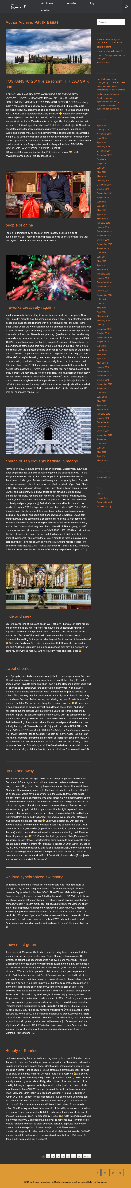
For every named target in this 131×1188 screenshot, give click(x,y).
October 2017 (103, 159)
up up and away (20, 770)
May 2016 (101, 210)
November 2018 (104, 133)
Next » (86, 1156)
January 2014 (103, 324)
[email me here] (104, 1172)
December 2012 (104, 371)
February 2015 (103, 273)
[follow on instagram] (112, 1172)
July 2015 (101, 252)
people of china (19, 225)
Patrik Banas (46, 22)
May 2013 (101, 354)
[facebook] (97, 1172)
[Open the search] (126, 6)
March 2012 (102, 409)
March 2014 (102, 316)
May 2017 (101, 171)
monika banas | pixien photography (107, 81)
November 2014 (104, 286)
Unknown (101, 105)
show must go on (21, 944)
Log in (100, 493)
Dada (99, 93)
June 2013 (102, 350)
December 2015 (104, 231)
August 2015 (103, 248)
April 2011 (101, 456)
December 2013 (104, 328)
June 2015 (102, 256)
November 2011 (104, 426)
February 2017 (103, 180)
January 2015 (103, 277)
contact (45, 10)
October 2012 (103, 379)
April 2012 (101, 405)
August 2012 (103, 388)
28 (79, 1156)
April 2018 (101, 142)
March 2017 (102, 176)
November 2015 (104, 235)
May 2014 (101, 307)
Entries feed (102, 497)
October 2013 (103, 333)
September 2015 (104, 244)
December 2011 (104, 422)
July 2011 (101, 443)
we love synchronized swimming (35, 876)
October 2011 (103, 430)
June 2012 (102, 396)
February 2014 (103, 320)
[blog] (120, 1172)
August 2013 (103, 341)
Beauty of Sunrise (22, 1050)
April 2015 (101, 265)
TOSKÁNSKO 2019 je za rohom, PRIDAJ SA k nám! (47, 83)
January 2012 (103, 417)
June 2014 (102, 303)
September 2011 (104, 434)
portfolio (71, 3)
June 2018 (102, 137)
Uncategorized (103, 476)
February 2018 (103, 146)
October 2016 (103, 188)
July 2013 (101, 345)
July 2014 (101, 299)
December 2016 (104, 184)
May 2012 (101, 400)
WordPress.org (104, 506)
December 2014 (104, 282)
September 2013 (104, 337)
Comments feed (104, 502)
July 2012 (101, 392)
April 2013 (101, 358)
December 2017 (104, 150)
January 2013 (103, 366)
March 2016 (102, 218)
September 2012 (104, 383)
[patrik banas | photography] (17, 7)
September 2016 (104, 193)
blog (91, 3)
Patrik (99, 98)
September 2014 (104, 294)
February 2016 (103, 222)
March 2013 (102, 362)
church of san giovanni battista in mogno (42, 461)
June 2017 (102, 167)
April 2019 (101, 125)
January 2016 (103, 227)
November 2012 (104, 375)
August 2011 (103, 439)
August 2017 (103, 163)
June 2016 (102, 205)
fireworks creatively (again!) (30, 307)
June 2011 (102, 447)
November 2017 (104, 154)
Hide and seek (18, 616)
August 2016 (103, 197)
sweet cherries (19, 668)
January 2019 (103, 129)
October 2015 (103, 239)
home (49, 3)
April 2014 (101, 311)
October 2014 (103, 290)
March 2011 (102, 460)
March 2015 (102, 269)
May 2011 (101, 451)
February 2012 (103, 413)
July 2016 (101, 201)
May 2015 (101, 261)
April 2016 (101, 214)
